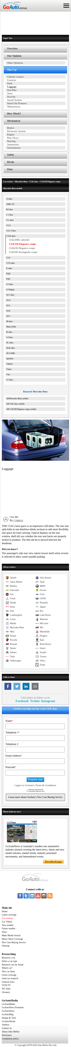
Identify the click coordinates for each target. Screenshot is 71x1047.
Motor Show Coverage (12, 939)
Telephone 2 (11, 744)
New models (7, 925)
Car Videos (7, 921)
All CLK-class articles (15, 404)
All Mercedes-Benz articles (17, 398)
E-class (9, 268)
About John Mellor (10, 1031)
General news (8, 982)
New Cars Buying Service (14, 942)
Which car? (7, 968)
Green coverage (9, 975)
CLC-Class (11, 231)
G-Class (9, 284)
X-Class (9, 380)
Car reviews (7, 918)
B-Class (9, 209)
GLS (8, 316)
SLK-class (10, 348)
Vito (8, 374)
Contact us (7, 1028)
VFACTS (6, 985)
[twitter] (26, 896)
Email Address (13, 755)
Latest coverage (9, 914)
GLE (8, 311)
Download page (53, 861)
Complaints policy (10, 1038)
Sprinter (9, 358)
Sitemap (5, 946)
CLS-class (10, 263)
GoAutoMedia (8, 1004)
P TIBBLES (18, 520)
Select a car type (9, 961)
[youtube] (38, 896)
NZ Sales (6, 988)
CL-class (10, 220)
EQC (8, 279)
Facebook (22, 701)
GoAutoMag (7, 1014)
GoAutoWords (8, 1021)
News (4, 932)
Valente (9, 364)
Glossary (6, 992)
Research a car (8, 957)
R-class (9, 332)
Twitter (35, 701)
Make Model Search (11, 935)
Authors (5, 1024)
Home (4, 911)
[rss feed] (50, 896)
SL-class (9, 342)
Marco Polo (11, 327)
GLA (8, 300)
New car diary (8, 971)
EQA (8, 273)
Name (9, 720)
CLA (8, 225)
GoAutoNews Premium (13, 1007)
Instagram (48, 701)
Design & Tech (9, 1018)
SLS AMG (10, 353)
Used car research (10, 978)
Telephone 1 (12, 732)
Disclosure (7, 1035)
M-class (9, 321)
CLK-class (11, 236)
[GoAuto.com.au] (13, 10)
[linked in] (32, 896)
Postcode (10, 767)
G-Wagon (10, 289)
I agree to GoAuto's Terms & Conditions (35, 785)
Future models (8, 928)
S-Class (9, 337)
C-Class (9, 215)
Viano (8, 369)
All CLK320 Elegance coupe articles (21, 409)
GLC (8, 305)
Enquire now (35, 779)
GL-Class (10, 295)
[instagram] (44, 896)
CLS (8, 258)
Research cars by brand (12, 964)
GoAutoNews (8, 1011)
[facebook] (20, 896)
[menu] (66, 6)
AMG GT (10, 204)
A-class (9, 199)
